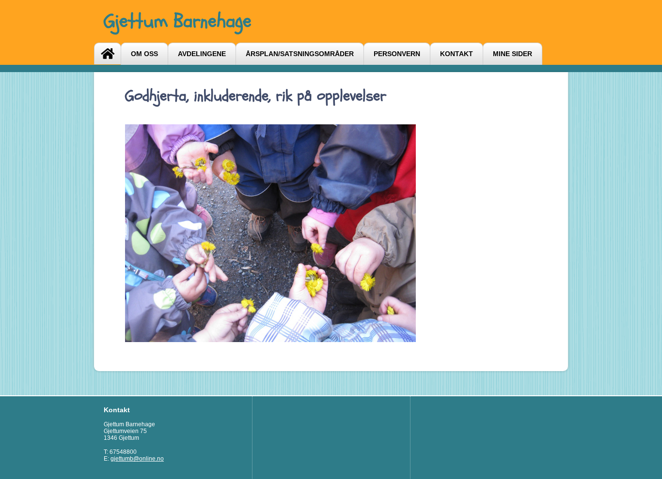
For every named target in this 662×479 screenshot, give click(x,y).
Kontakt (456, 54)
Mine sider (512, 54)
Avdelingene (202, 54)
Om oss (144, 54)
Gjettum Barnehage (178, 21)
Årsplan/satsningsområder (300, 54)
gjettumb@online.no (137, 458)
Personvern (397, 54)
